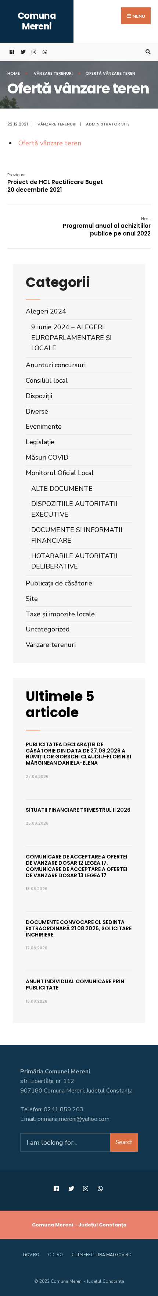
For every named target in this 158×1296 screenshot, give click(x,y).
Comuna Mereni (37, 21)
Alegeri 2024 (46, 311)
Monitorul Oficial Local (60, 472)
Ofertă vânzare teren (49, 143)
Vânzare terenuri (53, 73)
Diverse (37, 411)
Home (13, 73)
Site (32, 598)
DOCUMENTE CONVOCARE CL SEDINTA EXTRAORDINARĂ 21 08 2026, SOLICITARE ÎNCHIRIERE (79, 928)
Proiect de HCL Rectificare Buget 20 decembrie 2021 (55, 183)
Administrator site (108, 124)
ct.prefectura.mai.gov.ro (102, 1255)
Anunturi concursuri (56, 365)
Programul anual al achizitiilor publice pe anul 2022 (107, 226)
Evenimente (44, 426)
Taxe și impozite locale (60, 614)
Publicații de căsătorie (59, 583)
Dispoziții (39, 396)
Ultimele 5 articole (60, 704)
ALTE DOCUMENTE (62, 488)
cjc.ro (55, 1255)
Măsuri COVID (47, 457)
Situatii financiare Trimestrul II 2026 (78, 810)
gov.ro (31, 1255)
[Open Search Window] (146, 52)
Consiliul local (47, 380)
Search (124, 1142)
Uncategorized (48, 629)
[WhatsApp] (44, 52)
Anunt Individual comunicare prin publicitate (75, 984)
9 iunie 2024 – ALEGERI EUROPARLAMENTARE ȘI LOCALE (71, 338)
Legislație (40, 442)
